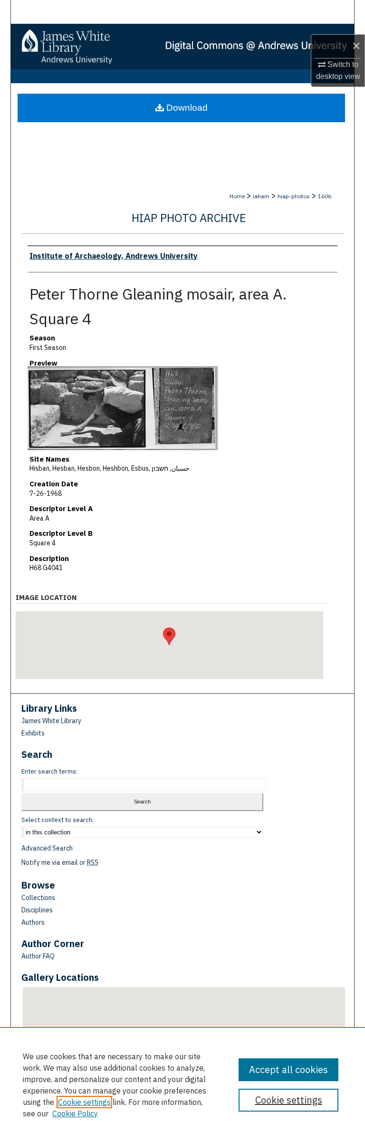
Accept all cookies (288, 1069)
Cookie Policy (75, 1113)
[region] (182, 1084)
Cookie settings (84, 1102)
